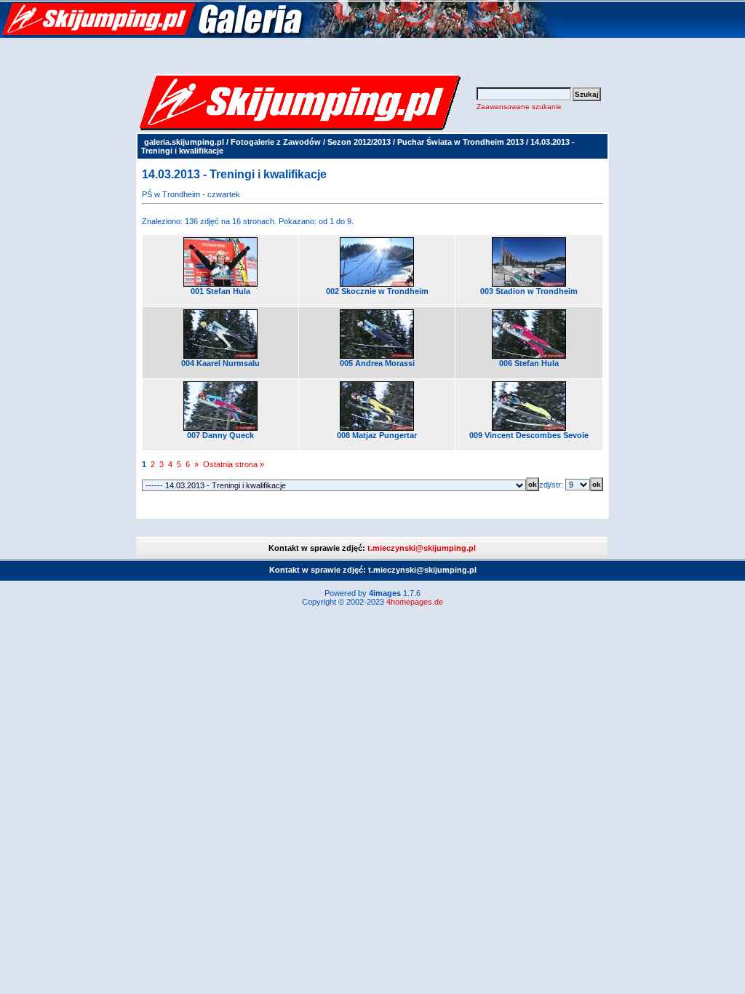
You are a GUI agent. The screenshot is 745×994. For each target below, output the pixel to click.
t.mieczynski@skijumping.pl (421, 548)
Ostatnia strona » (233, 464)
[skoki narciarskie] (280, 35)
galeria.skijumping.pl (184, 142)
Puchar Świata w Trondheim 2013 (460, 142)
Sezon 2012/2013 (359, 142)
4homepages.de (414, 601)
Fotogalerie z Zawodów (276, 142)
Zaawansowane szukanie (519, 107)
